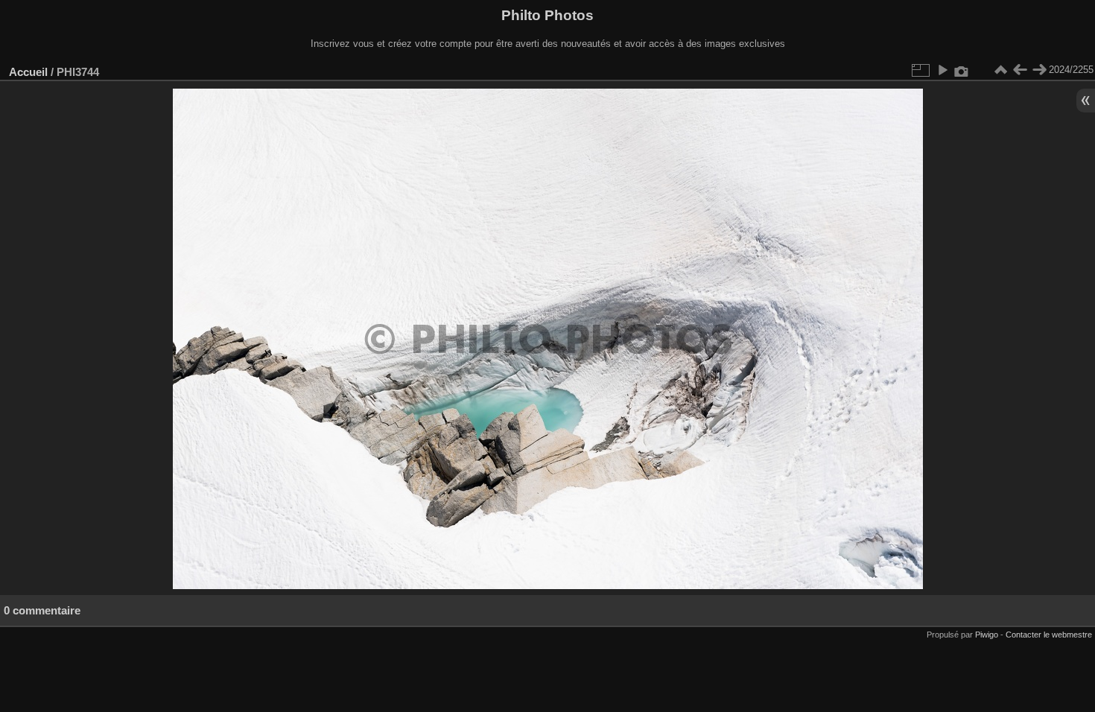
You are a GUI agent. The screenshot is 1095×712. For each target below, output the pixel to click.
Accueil (28, 72)
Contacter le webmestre (1049, 634)
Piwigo (986, 634)
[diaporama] (942, 70)
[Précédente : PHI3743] (1019, 70)
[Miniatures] (1000, 70)
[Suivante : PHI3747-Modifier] (1039, 70)
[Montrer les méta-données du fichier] (961, 70)
